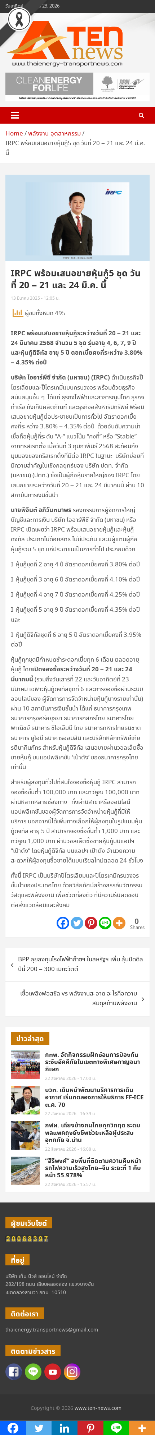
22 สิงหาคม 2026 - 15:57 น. (70, 1185)
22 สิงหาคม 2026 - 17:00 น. (70, 1079)
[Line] (105, 923)
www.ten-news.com (98, 1408)
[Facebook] (63, 923)
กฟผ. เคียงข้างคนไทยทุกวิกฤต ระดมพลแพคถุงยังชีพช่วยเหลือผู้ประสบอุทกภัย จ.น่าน (92, 1133)
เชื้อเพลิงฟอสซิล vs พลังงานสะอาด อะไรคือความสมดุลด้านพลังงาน (78, 998)
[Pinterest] (91, 923)
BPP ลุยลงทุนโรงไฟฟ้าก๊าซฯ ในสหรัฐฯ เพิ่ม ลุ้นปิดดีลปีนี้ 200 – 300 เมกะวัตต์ (80, 964)
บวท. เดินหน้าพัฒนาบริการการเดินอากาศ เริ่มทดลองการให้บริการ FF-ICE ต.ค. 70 (94, 1098)
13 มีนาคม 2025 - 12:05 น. (35, 298)
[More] (119, 923)
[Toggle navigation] (14, 115)
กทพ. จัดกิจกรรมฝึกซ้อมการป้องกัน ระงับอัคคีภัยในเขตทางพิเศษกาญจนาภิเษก (92, 1062)
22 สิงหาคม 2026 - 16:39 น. (70, 1114)
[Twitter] (77, 923)
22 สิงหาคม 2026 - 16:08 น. (70, 1149)
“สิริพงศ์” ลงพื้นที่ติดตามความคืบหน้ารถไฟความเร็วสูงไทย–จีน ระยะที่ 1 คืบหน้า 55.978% (93, 1168)
